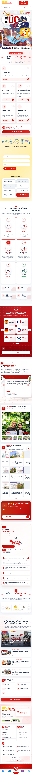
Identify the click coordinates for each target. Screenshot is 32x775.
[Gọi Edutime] (20, 760)
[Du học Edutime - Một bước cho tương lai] (6, 2)
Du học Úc (21, 734)
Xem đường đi (7, 737)
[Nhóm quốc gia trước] (2, 330)
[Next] (28, 385)
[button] (30, 3)
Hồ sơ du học (10, 549)
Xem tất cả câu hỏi (7, 546)
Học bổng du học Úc (23, 746)
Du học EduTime (21, 766)
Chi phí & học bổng (18, 549)
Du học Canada (23, 732)
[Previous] (3, 385)
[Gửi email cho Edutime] (17, 760)
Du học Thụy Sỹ (23, 737)
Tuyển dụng (6, 734)
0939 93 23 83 (23, 712)
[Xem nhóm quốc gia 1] (14, 343)
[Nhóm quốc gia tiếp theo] (29, 330)
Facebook (6, 739)
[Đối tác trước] (3, 607)
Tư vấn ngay (16, 352)
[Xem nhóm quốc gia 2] (16, 343)
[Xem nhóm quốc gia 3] (18, 343)
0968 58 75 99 (23, 713)
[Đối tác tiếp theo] (29, 607)
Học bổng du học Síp (8, 754)
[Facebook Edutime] (11, 760)
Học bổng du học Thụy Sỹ (24, 751)
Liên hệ (5, 732)
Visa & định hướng (6, 552)
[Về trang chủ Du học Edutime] (8, 709)
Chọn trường (22, 729)
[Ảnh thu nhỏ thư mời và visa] (16, 438)
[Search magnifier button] (27, 7)
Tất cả (4, 549)
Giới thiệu (6, 729)
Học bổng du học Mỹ (8, 750)
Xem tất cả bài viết (15, 699)
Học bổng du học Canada (7, 747)
